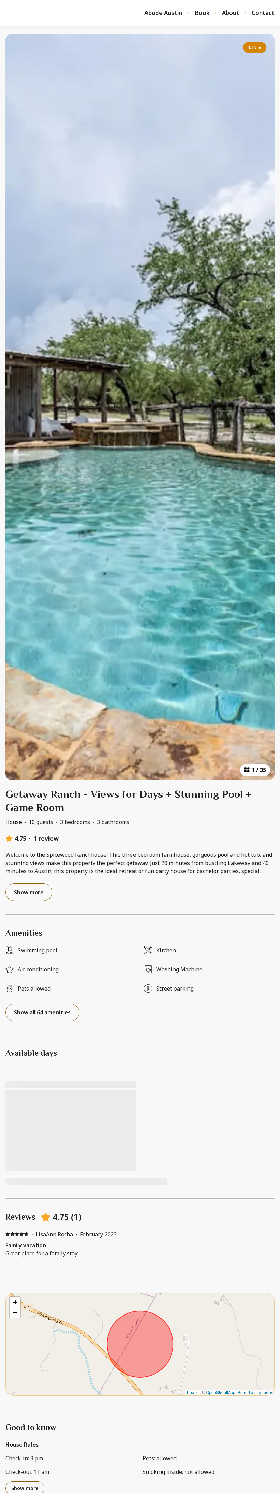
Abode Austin (163, 13)
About (230, 13)
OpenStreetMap (220, 1392)
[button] (15, 1302)
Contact (263, 13)
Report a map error (254, 1392)
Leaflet (193, 1392)
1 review (46, 838)
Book (202, 13)
